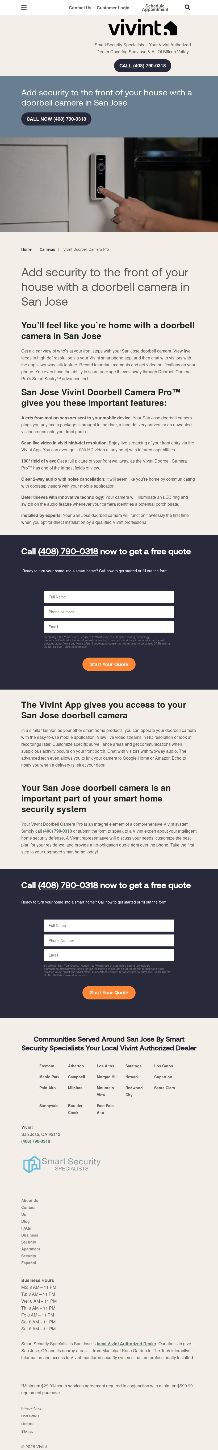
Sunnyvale (48, 1105)
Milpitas (75, 1087)
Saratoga (133, 1065)
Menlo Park (49, 1076)
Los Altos (105, 1065)
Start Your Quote (109, 664)
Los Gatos (163, 1065)
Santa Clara (164, 1087)
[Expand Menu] (93, 37)
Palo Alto (47, 1087)
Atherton (76, 1065)
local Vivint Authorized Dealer (126, 1343)
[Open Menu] (24, 8)
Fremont (46, 1065)
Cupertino (163, 1076)
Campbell (76, 1076)
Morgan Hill (107, 1076)
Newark (132, 1076)
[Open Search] (187, 7)
